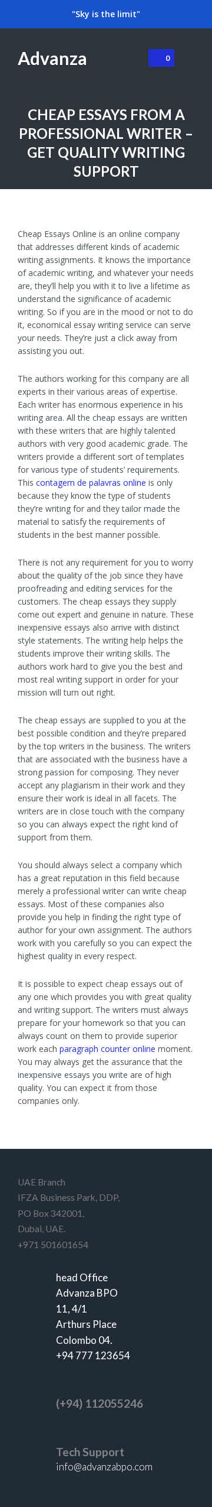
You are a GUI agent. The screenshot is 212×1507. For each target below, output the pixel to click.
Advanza (52, 58)
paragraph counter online (107, 1048)
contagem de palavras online (91, 482)
